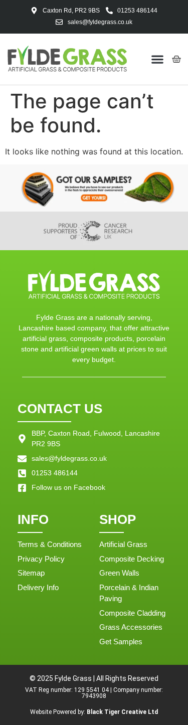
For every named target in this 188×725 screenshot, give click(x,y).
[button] (157, 59)
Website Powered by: (94, 711)
